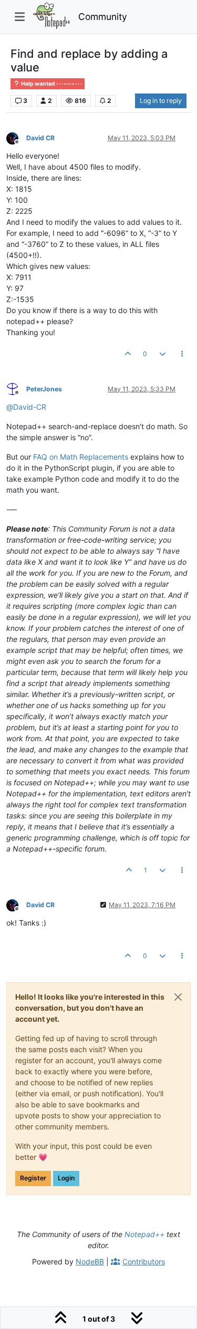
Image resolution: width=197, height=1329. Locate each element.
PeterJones (44, 389)
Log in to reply (161, 101)
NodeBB (90, 1261)
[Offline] (16, 137)
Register (33, 1178)
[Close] (178, 997)
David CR (40, 138)
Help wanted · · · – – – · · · (51, 83)
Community (102, 16)
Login (66, 1178)
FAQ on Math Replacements (80, 456)
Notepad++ (144, 1234)
